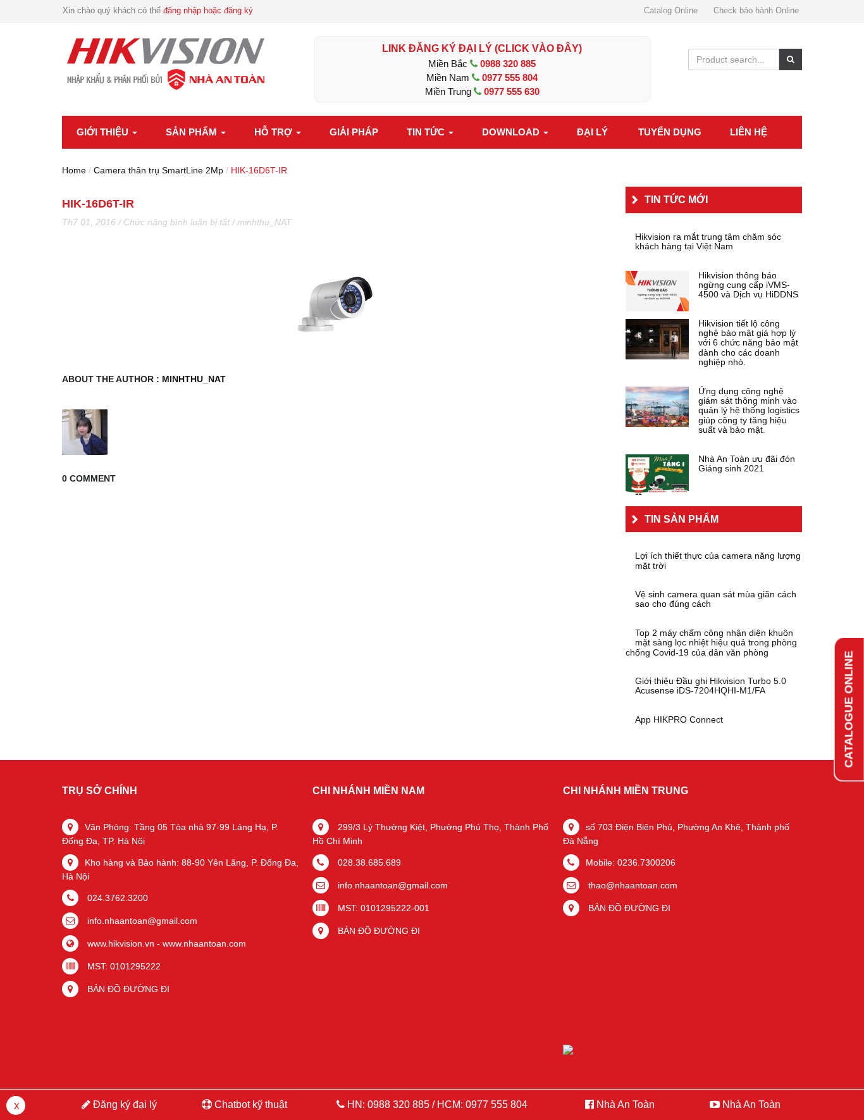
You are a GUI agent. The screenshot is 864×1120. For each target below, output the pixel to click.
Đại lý (592, 132)
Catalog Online (671, 10)
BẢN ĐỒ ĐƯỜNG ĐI (127, 989)
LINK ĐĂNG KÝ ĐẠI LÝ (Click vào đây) (482, 48)
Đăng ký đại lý (123, 1104)
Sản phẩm (192, 132)
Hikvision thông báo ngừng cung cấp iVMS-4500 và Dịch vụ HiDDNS (748, 285)
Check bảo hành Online (756, 10)
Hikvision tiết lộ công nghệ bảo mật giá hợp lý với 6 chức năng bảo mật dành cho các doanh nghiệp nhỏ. (748, 343)
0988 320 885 (508, 63)
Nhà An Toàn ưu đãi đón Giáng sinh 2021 (746, 463)
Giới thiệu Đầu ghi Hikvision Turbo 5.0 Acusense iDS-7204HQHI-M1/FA (710, 685)
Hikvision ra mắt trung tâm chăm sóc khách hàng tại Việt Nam (708, 241)
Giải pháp (354, 132)
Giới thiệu (104, 132)
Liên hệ (748, 132)
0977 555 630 (512, 91)
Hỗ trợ (274, 132)
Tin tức (427, 132)
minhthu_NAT (264, 222)
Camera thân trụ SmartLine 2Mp (158, 170)
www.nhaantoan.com (204, 943)
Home (74, 170)
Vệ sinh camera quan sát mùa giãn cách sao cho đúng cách (715, 599)
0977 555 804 (510, 77)
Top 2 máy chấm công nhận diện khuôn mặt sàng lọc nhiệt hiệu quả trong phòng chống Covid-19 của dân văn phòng (711, 642)
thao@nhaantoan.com (631, 885)
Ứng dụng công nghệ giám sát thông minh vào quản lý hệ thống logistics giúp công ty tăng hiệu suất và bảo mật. (748, 411)
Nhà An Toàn (625, 1104)
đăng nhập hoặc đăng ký (208, 10)
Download (512, 132)
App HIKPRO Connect (679, 720)
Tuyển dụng (669, 132)
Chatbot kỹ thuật (249, 1104)
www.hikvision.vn (119, 943)
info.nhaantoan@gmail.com (141, 921)
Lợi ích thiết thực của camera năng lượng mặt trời (718, 560)
